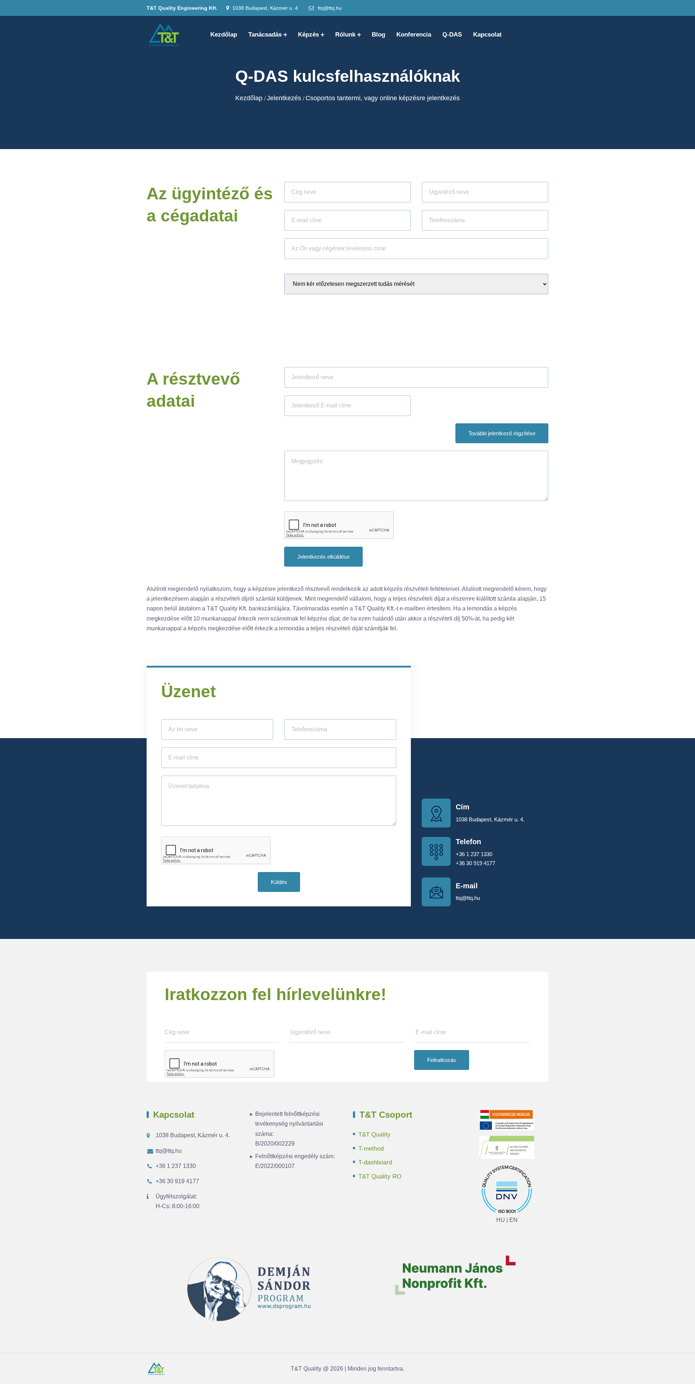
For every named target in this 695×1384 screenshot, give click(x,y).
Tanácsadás (265, 34)
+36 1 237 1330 (474, 854)
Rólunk (345, 34)
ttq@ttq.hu (329, 8)
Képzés (308, 34)
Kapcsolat (487, 34)
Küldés (279, 882)
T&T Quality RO (379, 1176)
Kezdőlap (223, 34)
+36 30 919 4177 (475, 863)
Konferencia (413, 34)
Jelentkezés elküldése (323, 557)
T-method (371, 1148)
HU (500, 1220)
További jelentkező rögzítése (501, 433)
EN (513, 1220)
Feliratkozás (441, 1060)
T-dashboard (375, 1162)
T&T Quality (374, 1134)
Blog (378, 34)
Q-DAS (452, 34)
